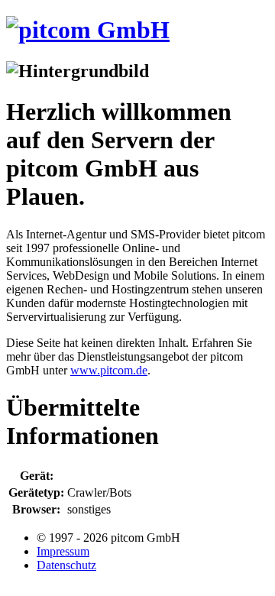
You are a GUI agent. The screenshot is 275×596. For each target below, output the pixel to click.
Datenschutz (66, 565)
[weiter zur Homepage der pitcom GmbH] (88, 30)
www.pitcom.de (108, 370)
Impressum (63, 551)
